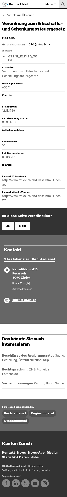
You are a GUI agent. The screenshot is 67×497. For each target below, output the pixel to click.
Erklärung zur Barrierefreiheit (16, 470)
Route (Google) (21, 283)
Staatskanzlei (15, 421)
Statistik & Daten (15, 457)
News (21, 452)
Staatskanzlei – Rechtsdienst (29, 259)
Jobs (35, 457)
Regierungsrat (42, 413)
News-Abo (36, 452)
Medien (52, 452)
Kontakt (8, 452)
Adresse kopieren (22, 289)
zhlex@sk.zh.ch (24, 299)
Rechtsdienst (15, 413)
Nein (22, 225)
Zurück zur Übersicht (21, 15)
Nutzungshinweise (41, 470)
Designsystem (35, 466)
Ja (8, 225)
